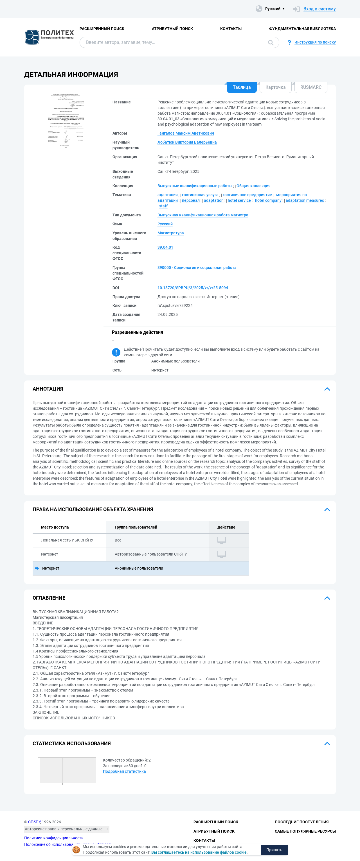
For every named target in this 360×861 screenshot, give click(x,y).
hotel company (268, 200)
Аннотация (48, 389)
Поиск (269, 42)
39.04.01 (165, 247)
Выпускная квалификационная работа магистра (203, 215)
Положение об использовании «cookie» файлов (67, 844)
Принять (274, 850)
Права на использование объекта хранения (93, 509)
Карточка (276, 87)
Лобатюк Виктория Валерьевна (187, 142)
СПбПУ (34, 822)
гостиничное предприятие (247, 194)
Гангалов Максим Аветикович (186, 133)
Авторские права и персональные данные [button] (63, 829)
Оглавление (49, 598)
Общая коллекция (254, 185)
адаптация (168, 194)
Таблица (242, 87)
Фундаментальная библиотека (302, 28)
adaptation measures (305, 200)
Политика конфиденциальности (54, 838)
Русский (165, 224)
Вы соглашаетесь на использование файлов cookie (199, 852)
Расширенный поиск (102, 28)
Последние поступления (301, 822)
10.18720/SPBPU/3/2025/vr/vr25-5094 (193, 288)
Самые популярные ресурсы (305, 831)
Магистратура (171, 233)
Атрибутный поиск (172, 28)
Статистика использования (72, 743)
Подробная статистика (124, 771)
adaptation (214, 200)
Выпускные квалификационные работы (195, 185)
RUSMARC (310, 87)
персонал (191, 200)
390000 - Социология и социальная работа (197, 267)
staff (163, 206)
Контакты (231, 28)
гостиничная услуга (200, 194)
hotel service (239, 200)
